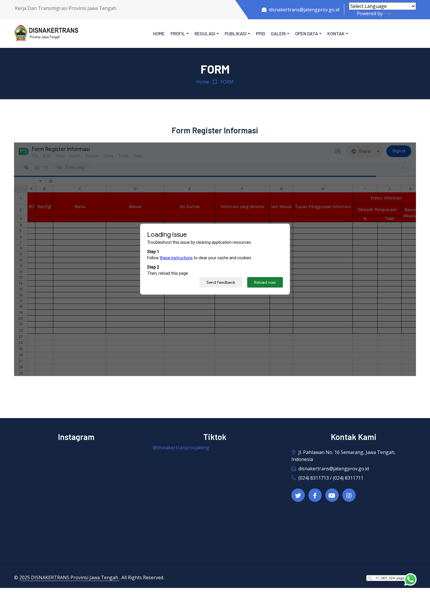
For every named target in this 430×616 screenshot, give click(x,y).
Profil (178, 33)
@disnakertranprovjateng (181, 447)
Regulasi (205, 33)
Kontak (336, 33)
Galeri (278, 33)
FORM (227, 82)
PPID (260, 33)
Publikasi (236, 33)
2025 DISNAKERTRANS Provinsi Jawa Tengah (69, 577)
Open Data (306, 33)
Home (159, 33)
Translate (405, 13)
